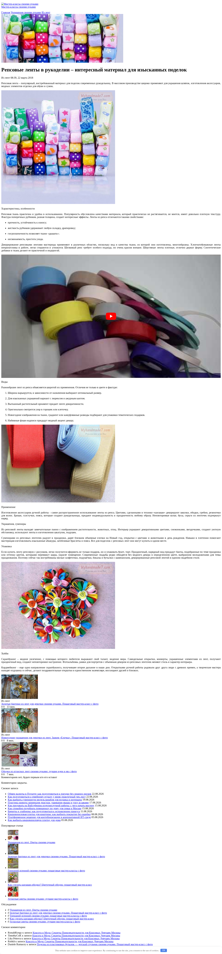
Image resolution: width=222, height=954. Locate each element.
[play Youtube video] (111, 316)
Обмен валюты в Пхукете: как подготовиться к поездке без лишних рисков (49, 793)
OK (163, 950)
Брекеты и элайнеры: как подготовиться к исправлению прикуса (44, 811)
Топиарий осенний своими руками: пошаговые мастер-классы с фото (46, 870)
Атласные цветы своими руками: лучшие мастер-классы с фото (43, 898)
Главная (5, 12)
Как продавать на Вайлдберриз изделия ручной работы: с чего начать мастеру (51, 805)
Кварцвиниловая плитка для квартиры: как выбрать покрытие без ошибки (49, 814)
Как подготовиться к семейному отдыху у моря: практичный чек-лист (47, 796)
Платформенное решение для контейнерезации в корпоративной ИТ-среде (49, 817)
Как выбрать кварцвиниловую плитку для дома (34, 820)
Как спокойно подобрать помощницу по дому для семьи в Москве (44, 808)
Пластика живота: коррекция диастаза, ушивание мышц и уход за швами (48, 802)
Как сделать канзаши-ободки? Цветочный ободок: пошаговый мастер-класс (50, 884)
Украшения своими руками (26, 12)
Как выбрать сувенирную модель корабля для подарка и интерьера (45, 799)
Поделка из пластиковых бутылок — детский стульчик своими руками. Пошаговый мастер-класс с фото (95, 944)
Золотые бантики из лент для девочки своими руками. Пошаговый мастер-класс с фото (56, 856)
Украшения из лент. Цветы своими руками (31, 842)
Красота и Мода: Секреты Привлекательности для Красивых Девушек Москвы (76, 932)
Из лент (46, 12)
